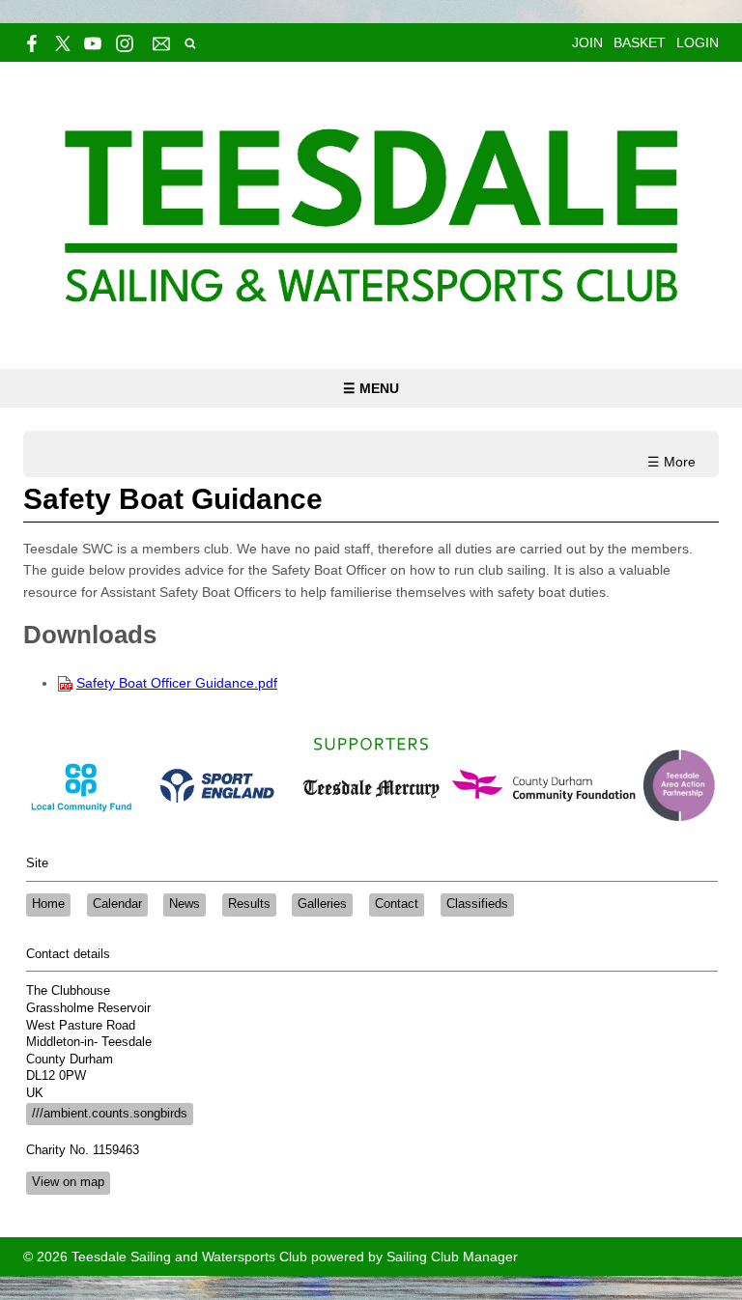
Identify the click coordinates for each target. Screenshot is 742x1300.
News (184, 904)
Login (697, 42)
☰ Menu (371, 388)
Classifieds (477, 904)
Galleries (322, 904)
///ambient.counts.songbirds (109, 1113)
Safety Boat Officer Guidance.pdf (176, 683)
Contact (396, 904)
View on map (68, 1182)
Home (48, 904)
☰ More (671, 461)
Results (249, 904)
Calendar (117, 904)
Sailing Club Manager (452, 1256)
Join (587, 42)
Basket (640, 42)
